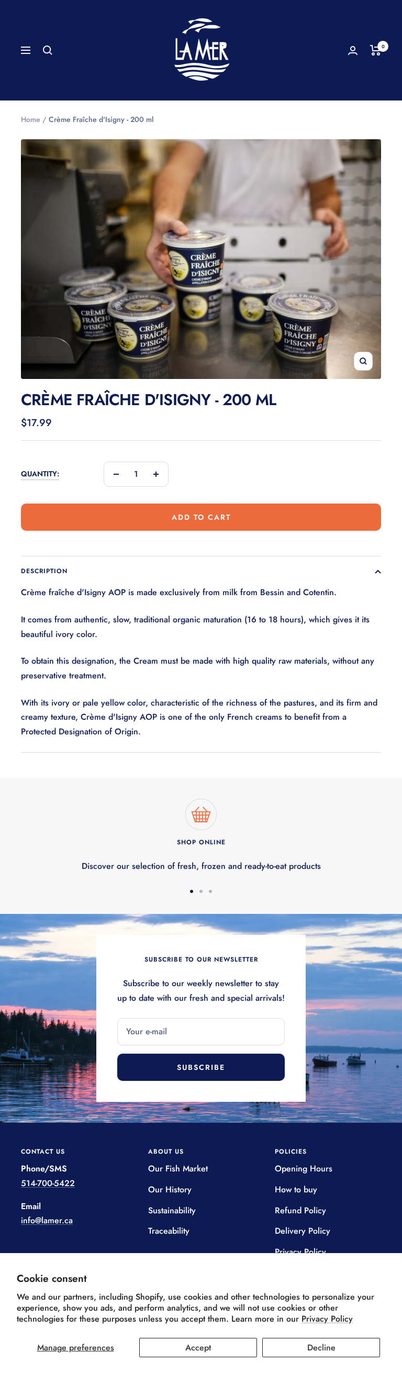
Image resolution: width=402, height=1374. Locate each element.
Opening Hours (303, 1169)
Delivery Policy (302, 1231)
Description (44, 571)
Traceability (168, 1231)
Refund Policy (300, 1210)
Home (30, 119)
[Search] (47, 50)
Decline (321, 1348)
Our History (170, 1189)
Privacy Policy (327, 1319)
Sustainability (172, 1210)
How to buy (296, 1189)
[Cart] (375, 50)
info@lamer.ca (47, 1220)
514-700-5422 (48, 1183)
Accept (198, 1348)
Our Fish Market (178, 1169)
